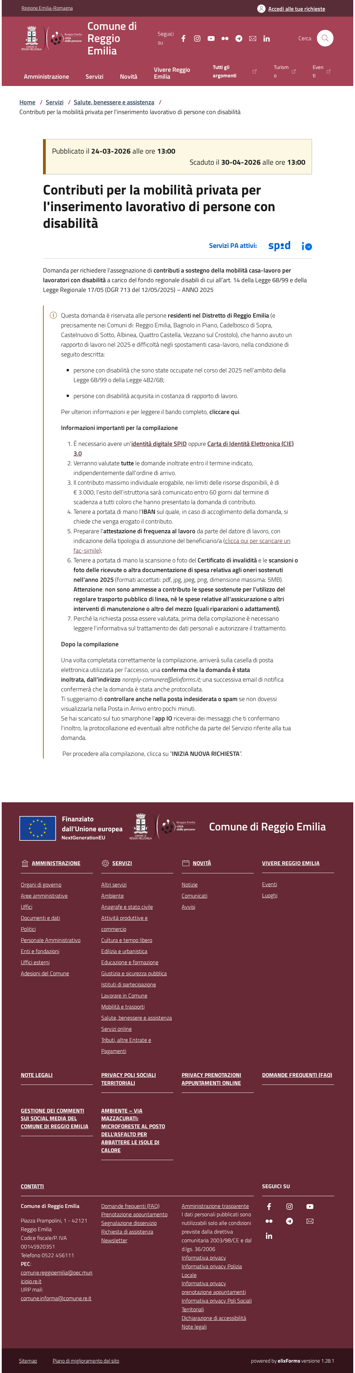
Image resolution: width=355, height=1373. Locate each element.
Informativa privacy (204, 1257)
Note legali (37, 1075)
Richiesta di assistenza (127, 1231)
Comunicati (194, 895)
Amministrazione (56, 863)
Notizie (190, 884)
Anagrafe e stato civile (127, 907)
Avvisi (188, 907)
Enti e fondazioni (40, 951)
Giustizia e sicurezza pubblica (134, 973)
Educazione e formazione (129, 962)
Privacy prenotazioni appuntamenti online (211, 1079)
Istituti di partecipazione (128, 984)
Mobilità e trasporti (123, 1006)
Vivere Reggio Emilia (291, 863)
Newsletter (114, 1240)
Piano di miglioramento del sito (86, 1361)
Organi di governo (41, 884)
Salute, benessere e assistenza (114, 102)
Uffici (26, 907)
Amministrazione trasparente (215, 1206)
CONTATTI (32, 1186)
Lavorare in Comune (124, 995)
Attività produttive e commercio (124, 923)
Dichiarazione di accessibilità (214, 1318)
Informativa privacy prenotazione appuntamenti (214, 1287)
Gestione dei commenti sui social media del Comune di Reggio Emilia (54, 1119)
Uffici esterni (35, 962)
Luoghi (269, 895)
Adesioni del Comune (45, 973)
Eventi (269, 884)
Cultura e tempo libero (126, 940)
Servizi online (116, 1029)
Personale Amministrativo (50, 940)
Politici (28, 929)
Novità (202, 863)
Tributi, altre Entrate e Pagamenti (126, 1045)
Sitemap (28, 1361)
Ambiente (112, 895)
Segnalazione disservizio (129, 1223)
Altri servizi (114, 884)
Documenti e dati (40, 918)
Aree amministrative (44, 895)
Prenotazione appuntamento (134, 1214)
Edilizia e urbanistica (124, 951)
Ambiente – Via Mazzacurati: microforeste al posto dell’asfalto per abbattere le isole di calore (133, 1130)
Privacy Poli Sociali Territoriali (128, 1079)
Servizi (54, 102)
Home (27, 102)
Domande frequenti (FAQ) (297, 1075)
